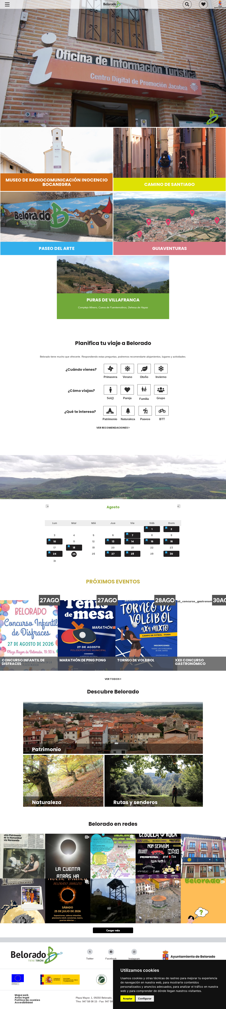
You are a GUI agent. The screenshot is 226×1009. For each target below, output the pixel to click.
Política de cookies (27, 1000)
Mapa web (21, 995)
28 (132, 554)
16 (171, 541)
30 (171, 554)
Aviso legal (22, 997)
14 (132, 541)
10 (54, 541)
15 (152, 541)
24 (54, 554)
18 (74, 547)
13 (113, 541)
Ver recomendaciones (112, 427)
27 (113, 554)
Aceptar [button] (127, 998)
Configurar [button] (144, 998)
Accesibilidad (24, 1002)
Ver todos (112, 679)
